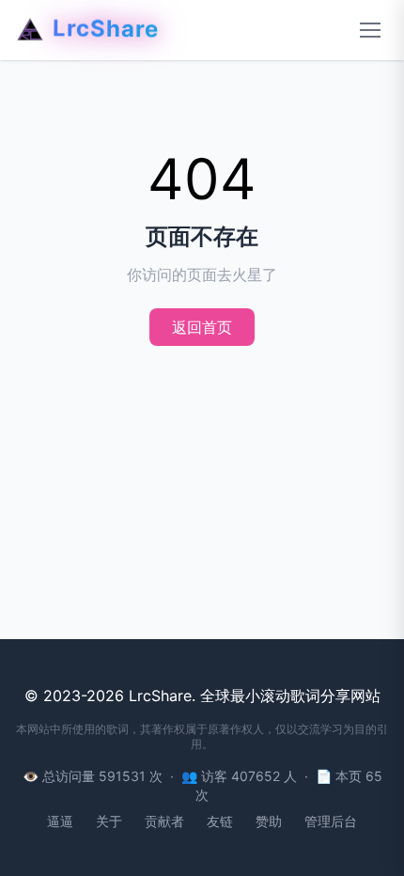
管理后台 (330, 821)
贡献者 (164, 821)
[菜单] (370, 30)
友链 (220, 821)
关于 (109, 821)
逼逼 (60, 821)
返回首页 (202, 327)
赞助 (269, 821)
